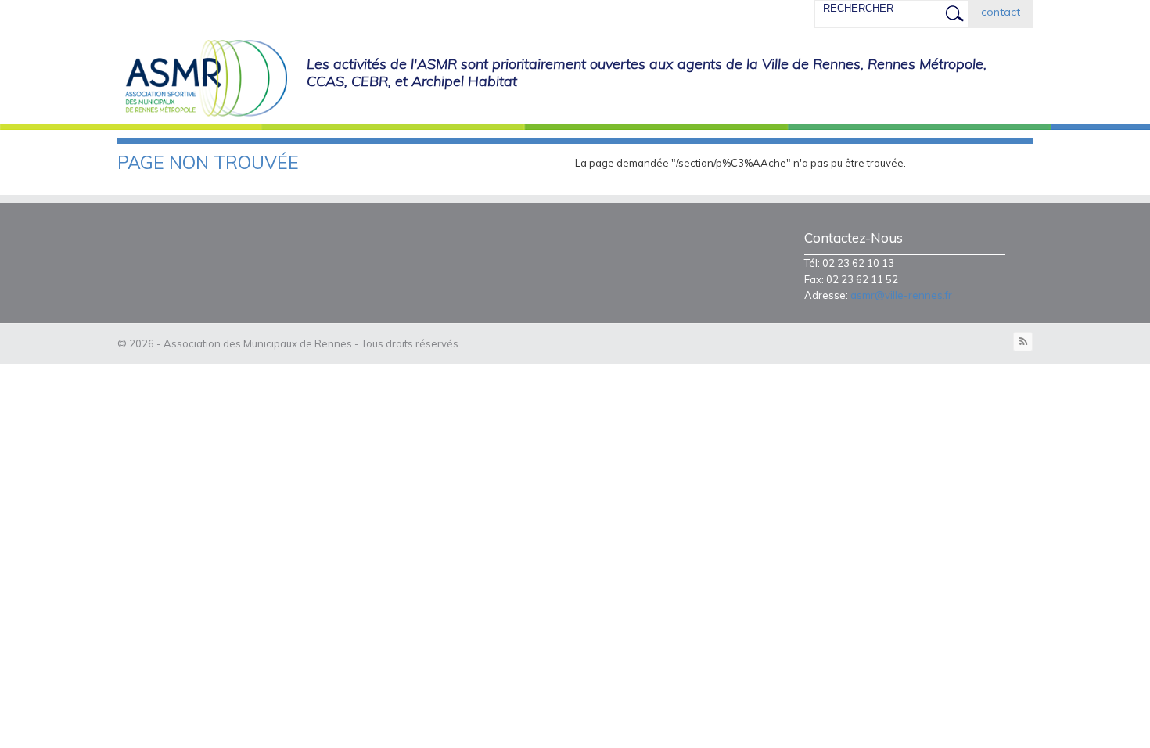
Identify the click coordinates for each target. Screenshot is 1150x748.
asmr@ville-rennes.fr (901, 295)
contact (1000, 12)
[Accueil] (202, 79)
